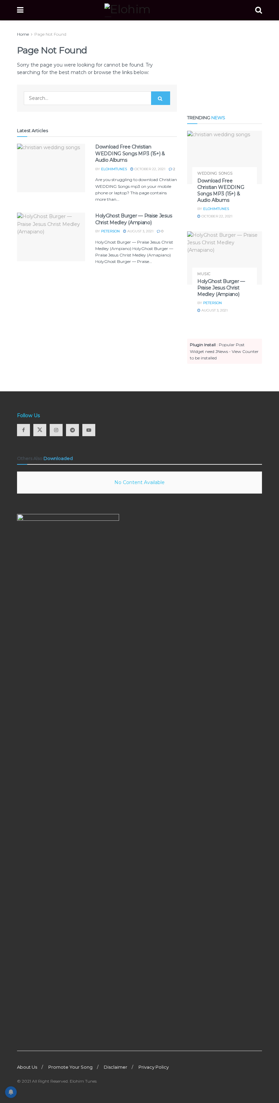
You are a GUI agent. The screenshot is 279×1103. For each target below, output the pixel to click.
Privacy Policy (153, 1067)
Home (23, 34)
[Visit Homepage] (139, 10)
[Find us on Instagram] (56, 430)
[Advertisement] (224, 65)
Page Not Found (50, 34)
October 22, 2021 (149, 169)
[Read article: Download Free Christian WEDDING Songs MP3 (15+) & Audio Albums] (51, 168)
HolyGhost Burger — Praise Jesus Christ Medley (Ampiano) (133, 219)
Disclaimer (115, 1067)
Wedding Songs (215, 173)
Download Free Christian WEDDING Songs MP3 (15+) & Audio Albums (130, 153)
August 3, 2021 (139, 231)
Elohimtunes (114, 169)
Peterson (110, 231)
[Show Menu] (20, 10)
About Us (27, 1067)
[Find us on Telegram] (72, 430)
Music (204, 274)
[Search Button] (258, 10)
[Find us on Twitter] (39, 430)
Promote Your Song (70, 1067)
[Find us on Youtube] (88, 430)
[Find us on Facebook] (23, 430)
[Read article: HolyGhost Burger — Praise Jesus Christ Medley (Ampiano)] (51, 237)
